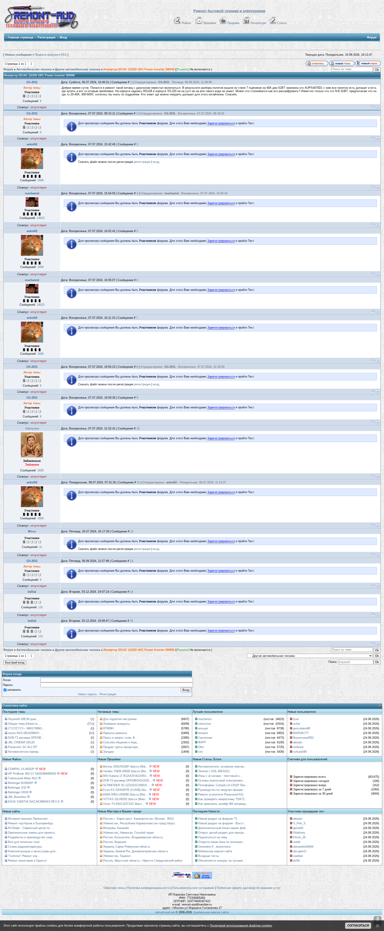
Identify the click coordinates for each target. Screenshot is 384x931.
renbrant (298, 747)
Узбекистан (110, 823)
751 (90, 723)
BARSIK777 (301, 733)
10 (138, 428)
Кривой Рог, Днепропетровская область (142, 851)
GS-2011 (32, 82)
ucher (296, 723)
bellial (32, 591)
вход (156, 161)
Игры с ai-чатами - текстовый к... (220, 775)
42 (91, 733)
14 (131, 591)
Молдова (109, 828)
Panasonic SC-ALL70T (22, 747)
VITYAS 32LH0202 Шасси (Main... (125, 799)
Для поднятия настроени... (121, 719)
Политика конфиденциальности (148, 888)
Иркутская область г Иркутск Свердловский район (148, 860)
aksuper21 (299, 851)
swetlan (298, 856)
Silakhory (299, 832)
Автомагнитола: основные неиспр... (222, 766)
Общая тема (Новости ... (24, 723)
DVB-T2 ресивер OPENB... (26, 737)
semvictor (204, 723)
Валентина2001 (303, 737)
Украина (108, 846)
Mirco (32, 531)
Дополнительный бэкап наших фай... (223, 828)
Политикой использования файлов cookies (241, 925)
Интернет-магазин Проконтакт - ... (30, 818)
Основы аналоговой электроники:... (222, 780)
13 (131, 561)
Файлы (186, 23)
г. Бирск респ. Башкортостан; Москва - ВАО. (144, 818)
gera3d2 (298, 828)
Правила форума (46, 54)
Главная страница (20, 37)
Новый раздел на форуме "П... (219, 818)
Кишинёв (123, 828)
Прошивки (209, 23)
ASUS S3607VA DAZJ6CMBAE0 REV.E (34, 801)
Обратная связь (114, 888)
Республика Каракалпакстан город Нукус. (148, 823)
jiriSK (296, 860)
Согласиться (358, 925)
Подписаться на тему (212, 837)
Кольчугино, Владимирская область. (139, 837)
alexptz (297, 742)
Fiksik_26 (299, 837)
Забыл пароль (87, 694)
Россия (108, 818)
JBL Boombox (17, 797)
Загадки (108, 751)
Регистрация (47, 37)
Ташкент (125, 856)
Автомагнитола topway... (24, 751)
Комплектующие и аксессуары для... (33, 851)
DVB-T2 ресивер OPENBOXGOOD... (127, 780)
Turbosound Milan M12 (22, 778)
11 (138, 482)
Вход (63, 37)
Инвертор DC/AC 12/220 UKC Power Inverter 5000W (139, 69)
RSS (64, 54)
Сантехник (205, 737)
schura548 (299, 751)
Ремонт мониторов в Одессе (27, 860)
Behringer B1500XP (20, 783)
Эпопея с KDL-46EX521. (214, 771)
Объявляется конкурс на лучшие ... (222, 860)
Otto (201, 747)
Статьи (281, 23)
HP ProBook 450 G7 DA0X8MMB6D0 (32, 773)
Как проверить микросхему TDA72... (222, 799)
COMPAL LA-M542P (21, 769)
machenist (32, 193)
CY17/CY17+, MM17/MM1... (26, 728)
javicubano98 (301, 728)
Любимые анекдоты (116, 723)
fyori (296, 719)
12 (131, 531)
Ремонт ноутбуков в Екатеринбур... (31, 823)
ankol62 (32, 144)
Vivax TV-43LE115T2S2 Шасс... (124, 803)
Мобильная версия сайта (215, 851)
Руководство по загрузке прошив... (221, 789)
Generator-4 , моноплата (214, 846)
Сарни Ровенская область (133, 846)
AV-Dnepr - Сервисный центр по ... (30, 828)
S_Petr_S (299, 823)
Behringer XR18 (18, 792)
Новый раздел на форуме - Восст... (222, 823)
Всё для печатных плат (24, 842)
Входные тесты (208, 856)
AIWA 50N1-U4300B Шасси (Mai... (125, 794)
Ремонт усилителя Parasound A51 (221, 794)
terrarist (203, 733)
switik (296, 842)
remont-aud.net (165, 912)
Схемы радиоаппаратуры (25, 846)
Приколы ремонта (115, 733)
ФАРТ (202, 742)
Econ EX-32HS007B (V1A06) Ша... (125, 789)
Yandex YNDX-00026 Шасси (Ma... (125, 771)
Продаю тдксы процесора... (121, 747)
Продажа (233, 23)
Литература (258, 23)
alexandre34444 (303, 846)
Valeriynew (32, 428)
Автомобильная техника (34, 69)
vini (200, 751)
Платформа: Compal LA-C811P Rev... (223, 785)
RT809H (108, 728)
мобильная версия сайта (212, 912)
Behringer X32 (17, 787)
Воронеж (120, 842)
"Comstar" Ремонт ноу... (24, 856)
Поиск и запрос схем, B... (120, 737)
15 (131, 620)
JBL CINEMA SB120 (21, 742)
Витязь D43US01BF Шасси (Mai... (125, 766)
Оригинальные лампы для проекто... (32, 832)
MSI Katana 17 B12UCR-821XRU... (126, 775)
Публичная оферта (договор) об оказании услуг (249, 888)
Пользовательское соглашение (193, 888)
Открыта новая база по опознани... (221, 842)
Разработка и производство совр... (31, 837)
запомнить (14, 689)
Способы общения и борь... (121, 742)
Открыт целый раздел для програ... (222, 832)
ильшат (203, 728)
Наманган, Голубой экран (137, 832)
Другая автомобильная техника (77, 69)
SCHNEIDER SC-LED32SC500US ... (127, 785)
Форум (8, 69)
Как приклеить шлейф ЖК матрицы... (223, 803)
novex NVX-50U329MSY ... (25, 733)
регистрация (142, 161)
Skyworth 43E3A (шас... (23, 719)
